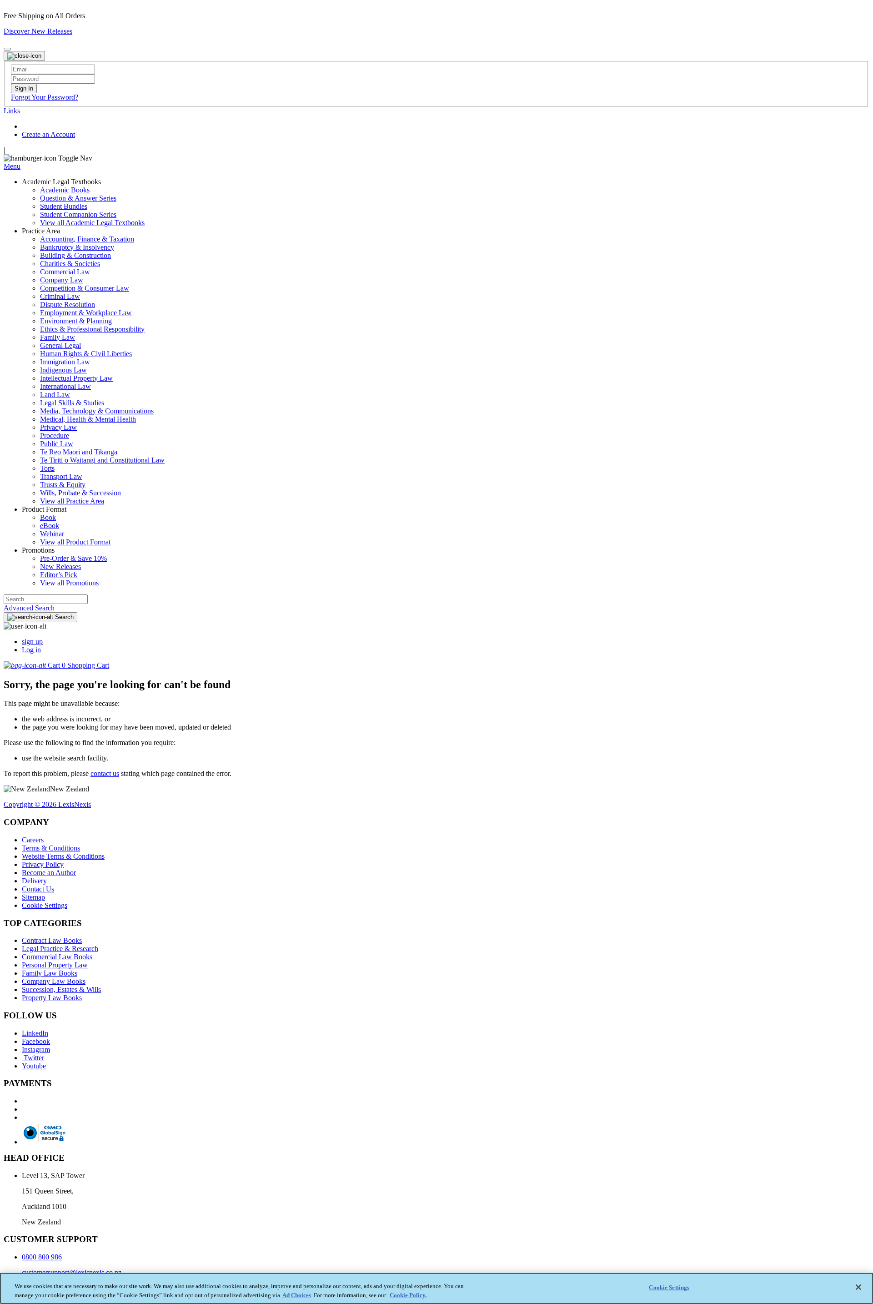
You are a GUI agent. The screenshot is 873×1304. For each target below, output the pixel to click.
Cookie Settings (44, 905)
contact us (104, 773)
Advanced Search (29, 608)
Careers (33, 840)
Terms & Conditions (51, 848)
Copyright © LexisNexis (47, 804)
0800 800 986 (42, 1257)
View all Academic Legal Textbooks (92, 223)
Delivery (34, 881)
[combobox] (46, 599)
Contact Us (38, 889)
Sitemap (33, 897)
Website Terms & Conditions (63, 856)
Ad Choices (296, 1294)
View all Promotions (69, 583)
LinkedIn (35, 1033)
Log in (31, 650)
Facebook (36, 1041)
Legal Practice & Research (60, 948)
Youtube (34, 1066)
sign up (32, 641)
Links (12, 111)
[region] (436, 1288)
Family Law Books (49, 973)
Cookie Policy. (408, 1294)
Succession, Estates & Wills (61, 989)
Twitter (33, 1058)
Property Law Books (52, 998)
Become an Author (49, 872)
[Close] (858, 1287)
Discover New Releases (38, 31)
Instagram (36, 1049)
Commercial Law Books (57, 957)
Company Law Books (53, 981)
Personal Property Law (55, 965)
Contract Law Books (52, 940)
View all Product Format (75, 542)
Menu (12, 166)
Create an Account (48, 134)
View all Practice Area (72, 501)
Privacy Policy (43, 864)
